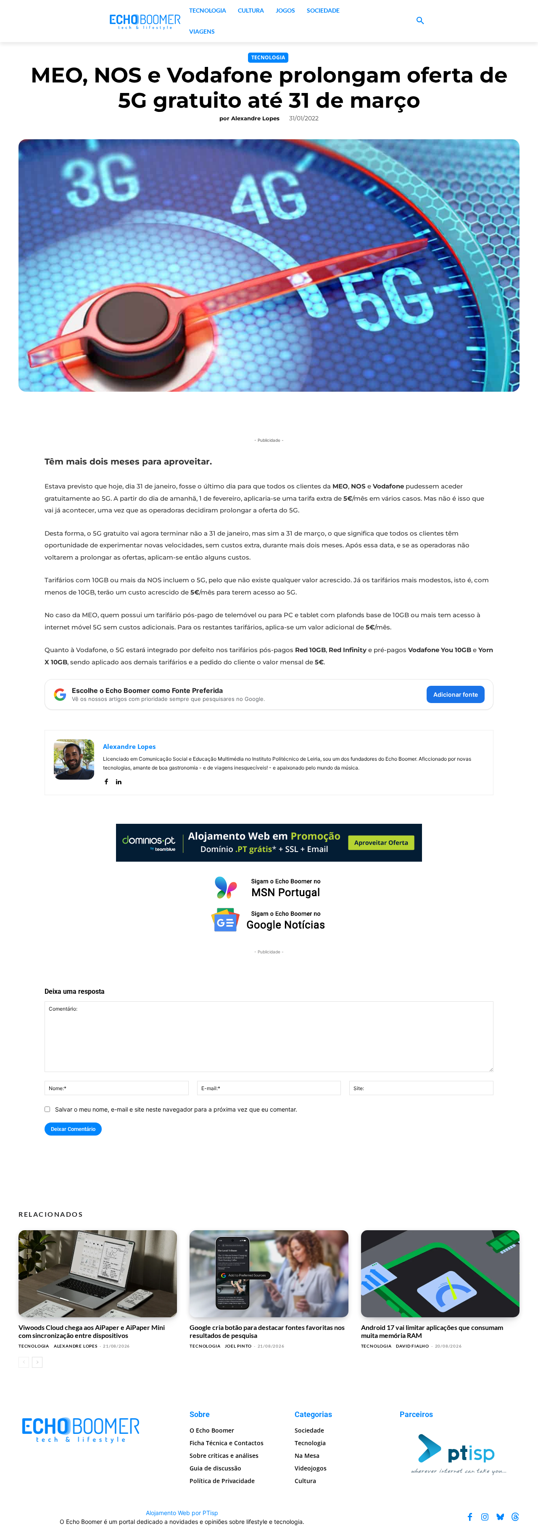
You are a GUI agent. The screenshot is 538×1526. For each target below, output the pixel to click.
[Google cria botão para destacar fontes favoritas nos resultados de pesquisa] (269, 1274)
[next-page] (37, 1362)
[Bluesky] (500, 1517)
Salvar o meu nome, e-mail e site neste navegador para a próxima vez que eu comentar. (176, 1109)
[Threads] (515, 1517)
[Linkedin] (118, 780)
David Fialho (412, 1345)
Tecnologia (268, 57)
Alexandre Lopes (255, 118)
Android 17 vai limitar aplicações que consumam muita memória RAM (432, 1331)
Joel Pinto (238, 1345)
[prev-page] (23, 1362)
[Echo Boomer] (145, 21)
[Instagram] (485, 1517)
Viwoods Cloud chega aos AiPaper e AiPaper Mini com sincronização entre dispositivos (91, 1331)
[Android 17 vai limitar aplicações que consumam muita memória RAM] (440, 1274)
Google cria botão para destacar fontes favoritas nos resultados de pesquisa (267, 1331)
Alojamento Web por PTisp (182, 1512)
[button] (420, 21)
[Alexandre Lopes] (74, 762)
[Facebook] (106, 780)
